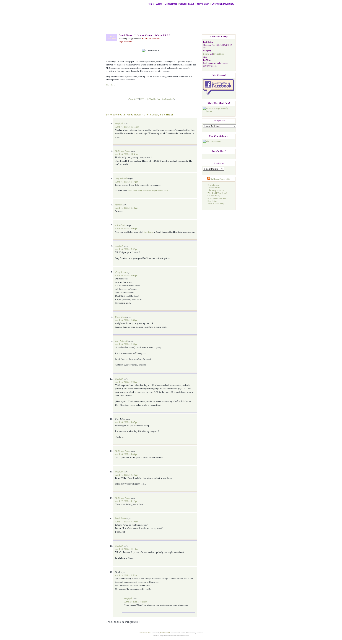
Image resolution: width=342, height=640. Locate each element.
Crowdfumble (213, 185)
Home (151, 4)
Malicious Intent (122, 150)
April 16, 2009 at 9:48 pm (126, 454)
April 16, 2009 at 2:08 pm (126, 228)
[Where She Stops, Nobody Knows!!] (218, 108)
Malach (118, 204)
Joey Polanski (121, 178)
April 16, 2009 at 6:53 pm (126, 344)
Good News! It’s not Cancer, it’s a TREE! (145, 35)
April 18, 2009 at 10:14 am (127, 549)
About (159, 4)
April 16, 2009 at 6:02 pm (126, 275)
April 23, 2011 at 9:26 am (135, 601)
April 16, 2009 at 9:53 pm (126, 474)
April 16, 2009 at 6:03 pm (126, 320)
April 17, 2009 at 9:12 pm (126, 501)
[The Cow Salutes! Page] (212, 140)
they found (148, 231)
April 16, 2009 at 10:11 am (127, 126)
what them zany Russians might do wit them (148, 190)
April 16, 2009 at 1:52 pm (126, 207)
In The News (154, 39)
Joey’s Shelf (203, 4)
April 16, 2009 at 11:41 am (127, 154)
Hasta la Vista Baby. (216, 203)
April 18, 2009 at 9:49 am (126, 521)
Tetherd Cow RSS (220, 178)
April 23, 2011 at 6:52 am (126, 575)
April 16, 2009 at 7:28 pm (126, 382)
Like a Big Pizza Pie (216, 190)
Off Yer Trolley (214, 195)
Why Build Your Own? (217, 193)
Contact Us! (171, 4)
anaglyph (119, 123)
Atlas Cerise (121, 225)
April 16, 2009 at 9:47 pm (126, 422)
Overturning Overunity (223, 4)
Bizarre (145, 39)
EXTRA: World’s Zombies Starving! (157, 99)
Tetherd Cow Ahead (145, 633)
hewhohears (120, 518)
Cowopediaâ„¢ (186, 4)
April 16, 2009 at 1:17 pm (126, 181)
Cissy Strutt (120, 272)
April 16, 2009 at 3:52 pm (126, 249)
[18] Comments (125, 42)
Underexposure (214, 187)
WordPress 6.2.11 (165, 633)
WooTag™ (134, 99)
